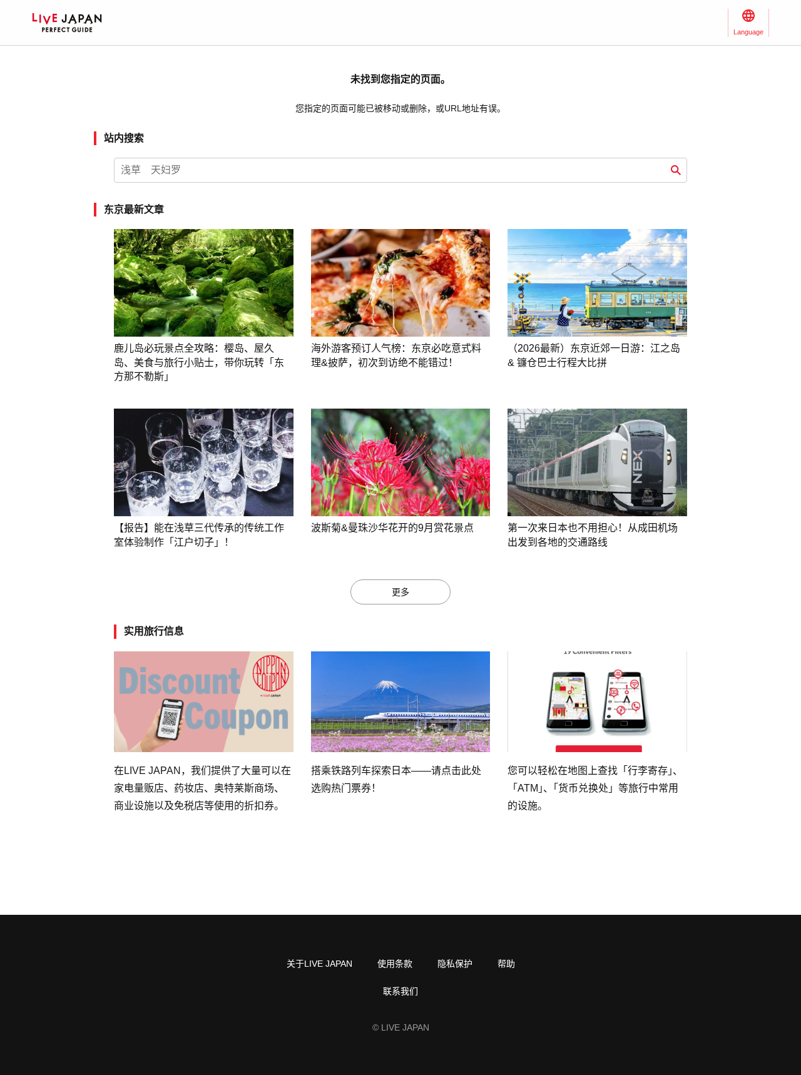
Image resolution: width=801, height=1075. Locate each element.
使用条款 (394, 964)
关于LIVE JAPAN (319, 964)
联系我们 (400, 991)
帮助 (506, 964)
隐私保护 (454, 964)
